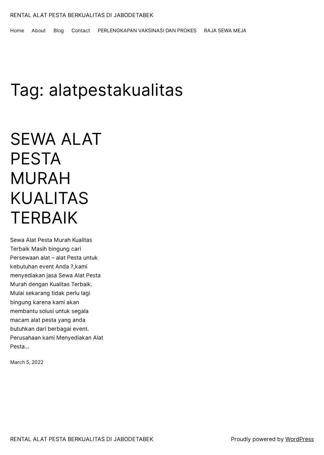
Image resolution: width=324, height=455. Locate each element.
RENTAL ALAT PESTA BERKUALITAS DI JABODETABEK (81, 15)
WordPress (299, 439)
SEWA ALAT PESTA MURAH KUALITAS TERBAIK (56, 178)
